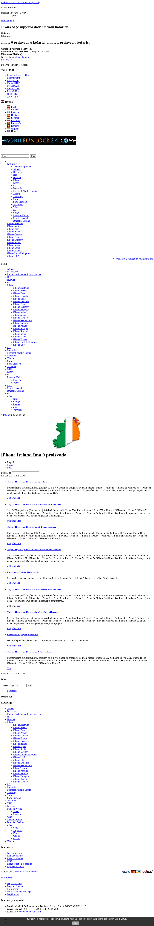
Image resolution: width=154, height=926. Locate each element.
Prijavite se (6, 59)
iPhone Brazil (13, 229)
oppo (15, 407)
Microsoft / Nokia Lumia (25, 191)
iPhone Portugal (20, 328)
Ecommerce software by (26, 871)
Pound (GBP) (13, 88)
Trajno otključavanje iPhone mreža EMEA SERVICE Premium (34, 504)
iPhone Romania (21, 331)
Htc (15, 174)
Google (16, 401)
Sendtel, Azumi (20, 218)
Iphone (10, 285)
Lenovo (17, 183)
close (75, 923)
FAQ (9, 861)
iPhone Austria (14, 226)
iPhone (16, 180)
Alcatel (17, 169)
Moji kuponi (13, 894)
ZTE (9, 369)
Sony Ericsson (20, 202)
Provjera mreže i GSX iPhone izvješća (23, 572)
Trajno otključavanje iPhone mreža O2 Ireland (27, 482)
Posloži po (6, 473)
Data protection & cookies (19, 864)
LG (9, 347)
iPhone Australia (15, 223)
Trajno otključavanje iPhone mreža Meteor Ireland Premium (33, 612)
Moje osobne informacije (19, 891)
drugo (16, 212)
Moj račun (6, 877)
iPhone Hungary (21, 309)
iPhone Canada (14, 234)
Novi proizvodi (14, 853)
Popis (9, 467)
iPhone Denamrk (21, 301)
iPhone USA (13, 256)
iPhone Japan (13, 245)
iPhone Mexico (20, 317)
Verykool (17, 409)
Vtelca (16, 382)
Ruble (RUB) (13, 94)
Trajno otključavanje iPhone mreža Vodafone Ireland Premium (34, 589)
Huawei (17, 177)
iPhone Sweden (14, 250)
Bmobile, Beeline (21, 221)
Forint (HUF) (13, 83)
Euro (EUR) (13, 80)
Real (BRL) (12, 91)
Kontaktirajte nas (15, 855)
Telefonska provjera (23, 166)
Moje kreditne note (16, 886)
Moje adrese (13, 889)
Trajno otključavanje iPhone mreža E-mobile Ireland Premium (34, 550)
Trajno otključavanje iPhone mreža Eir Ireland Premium (31, 527)
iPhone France (14, 237)
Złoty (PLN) (13, 96)
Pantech (17, 380)
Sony (16, 199)
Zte (15, 210)
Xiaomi (17, 193)
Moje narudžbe (14, 883)
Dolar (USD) (13, 77)
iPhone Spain (13, 248)
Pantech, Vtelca (21, 215)
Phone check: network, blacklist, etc (24, 274)
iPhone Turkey (20, 339)
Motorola (18, 188)
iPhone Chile (19, 298)
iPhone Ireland (14, 242)
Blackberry (18, 172)
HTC (9, 277)
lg (14, 185)
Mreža (10, 465)
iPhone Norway (20, 323)
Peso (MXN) (13, 86)
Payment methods (15, 866)
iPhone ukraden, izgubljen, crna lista (22, 635)
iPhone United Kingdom (19, 253)
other (9, 396)
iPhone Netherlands (22, 320)
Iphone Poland (14, 231)
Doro (15, 399)
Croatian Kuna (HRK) (18, 75)
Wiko (16, 207)
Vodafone (18, 204)
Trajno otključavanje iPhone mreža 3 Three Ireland (29, 652)
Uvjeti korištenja (15, 858)
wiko (9, 385)
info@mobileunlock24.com (28, 911)
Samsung (18, 196)
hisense (16, 404)
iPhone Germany (15, 239)
